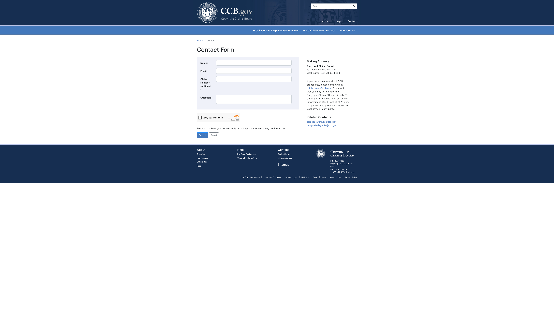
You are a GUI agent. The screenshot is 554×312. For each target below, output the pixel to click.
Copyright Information (247, 158)
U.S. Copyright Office (250, 177)
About (325, 21)
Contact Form (284, 154)
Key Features (202, 158)
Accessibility (335, 177)
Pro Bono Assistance (246, 154)
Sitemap (283, 164)
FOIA (315, 177)
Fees (199, 166)
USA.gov (305, 177)
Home (200, 40)
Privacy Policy (351, 177)
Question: (206, 97)
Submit (202, 135)
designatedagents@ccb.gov (322, 125)
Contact (352, 21)
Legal (323, 177)
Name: (204, 63)
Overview (201, 154)
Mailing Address (285, 158)
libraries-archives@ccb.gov (321, 121)
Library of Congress (272, 177)
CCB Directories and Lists (320, 30)
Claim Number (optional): (206, 84)
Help (338, 21)
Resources (348, 30)
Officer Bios (202, 162)
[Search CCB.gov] (354, 6)
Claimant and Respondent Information (277, 30)
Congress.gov (291, 177)
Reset (214, 135)
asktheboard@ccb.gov (319, 88)
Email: (203, 71)
